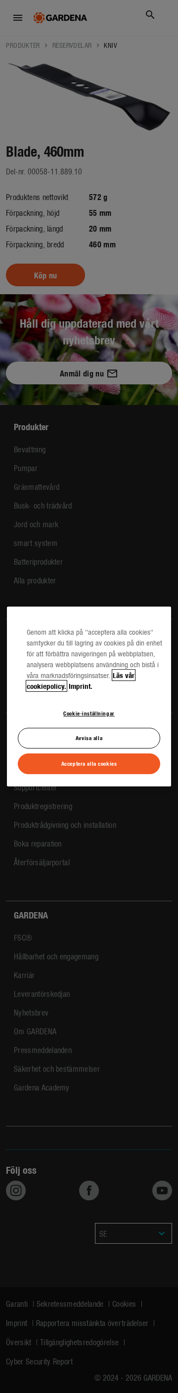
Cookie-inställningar (88, 713)
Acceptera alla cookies (89, 763)
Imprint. (80, 686)
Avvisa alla (89, 738)
